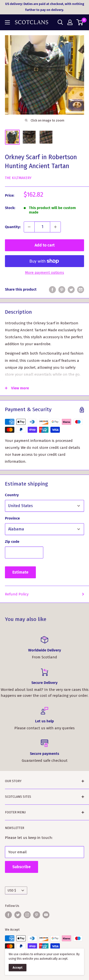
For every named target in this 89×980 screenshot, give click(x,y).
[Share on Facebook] (52, 289)
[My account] (69, 22)
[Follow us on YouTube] (46, 914)
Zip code (12, 541)
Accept (17, 967)
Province (12, 518)
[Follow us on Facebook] (8, 914)
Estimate (20, 572)
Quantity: (13, 227)
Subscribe (21, 866)
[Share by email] (80, 289)
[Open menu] (7, 22)
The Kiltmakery (18, 178)
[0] (80, 22)
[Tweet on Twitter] (71, 289)
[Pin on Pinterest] (61, 289)
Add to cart (45, 245)
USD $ (12, 890)
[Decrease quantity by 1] (29, 227)
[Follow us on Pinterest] (36, 914)
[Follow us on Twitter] (17, 914)
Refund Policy (16, 594)
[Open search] (60, 22)
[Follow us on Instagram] (27, 914)
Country (12, 495)
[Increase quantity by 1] (55, 227)
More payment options (44, 272)
